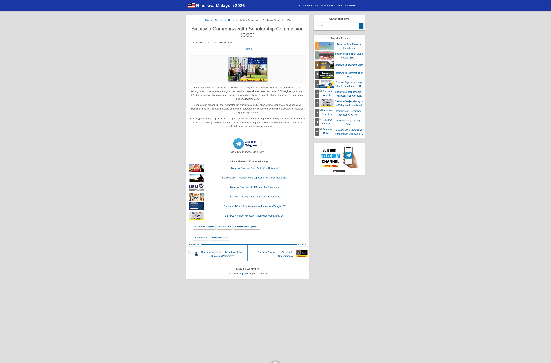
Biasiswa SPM (328, 5)
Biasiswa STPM (346, 5)
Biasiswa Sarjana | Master (246, 227)
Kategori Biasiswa (308, 5)
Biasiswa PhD (225, 227)
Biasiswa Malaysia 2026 (220, 5)
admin (249, 49)
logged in (244, 273)
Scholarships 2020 (220, 238)
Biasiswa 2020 (201, 238)
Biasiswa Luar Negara (204, 227)
